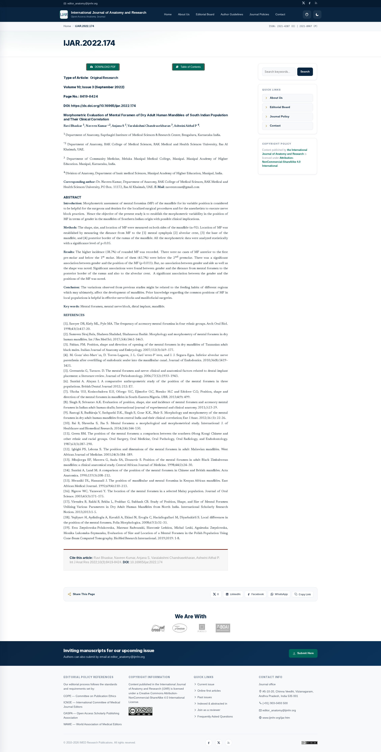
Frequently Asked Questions (215, 716)
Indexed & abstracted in (212, 703)
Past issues (204, 697)
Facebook (257, 594)
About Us (184, 14)
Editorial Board (205, 14)
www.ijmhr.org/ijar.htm (276, 717)
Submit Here (305, 653)
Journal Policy (279, 116)
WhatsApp (281, 594)
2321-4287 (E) (286, 26)
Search (305, 71)
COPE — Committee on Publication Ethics (90, 696)
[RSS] (228, 742)
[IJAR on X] (303, 2)
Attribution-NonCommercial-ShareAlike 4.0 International (281, 162)
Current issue (205, 684)
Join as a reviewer (208, 709)
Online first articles (209, 690)
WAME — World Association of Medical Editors (93, 724)
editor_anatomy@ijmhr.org (82, 3)
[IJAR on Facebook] (309, 2)
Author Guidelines (232, 14)
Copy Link (305, 594)
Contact (280, 14)
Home (168, 14)
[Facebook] (208, 742)
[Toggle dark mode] (317, 14)
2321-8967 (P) (308, 26)
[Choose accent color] (307, 14)
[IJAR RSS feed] (316, 2)
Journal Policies (259, 14)
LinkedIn (235, 594)
